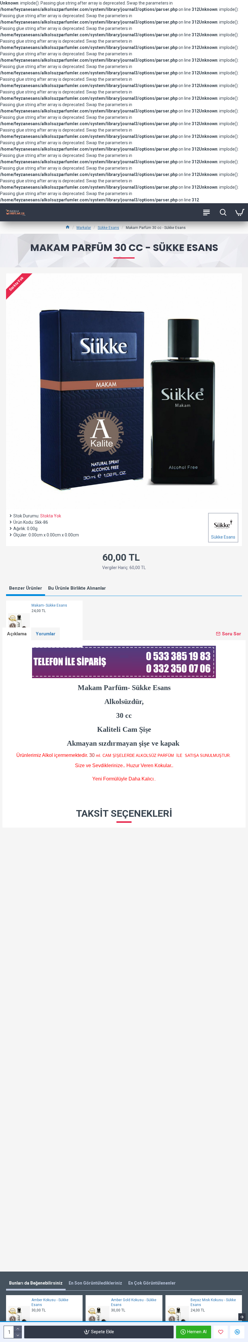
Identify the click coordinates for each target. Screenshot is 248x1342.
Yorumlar (45, 634)
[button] (6, 1317)
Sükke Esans (108, 228)
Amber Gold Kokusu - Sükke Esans (133, 1302)
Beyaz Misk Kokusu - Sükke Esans (213, 1302)
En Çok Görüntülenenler (152, 1283)
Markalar (84, 228)
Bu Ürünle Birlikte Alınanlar (77, 588)
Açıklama (17, 634)
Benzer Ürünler (25, 588)
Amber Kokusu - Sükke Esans (49, 1302)
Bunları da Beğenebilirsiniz (36, 1283)
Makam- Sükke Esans (49, 605)
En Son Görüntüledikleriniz (95, 1283)
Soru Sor (231, 634)
